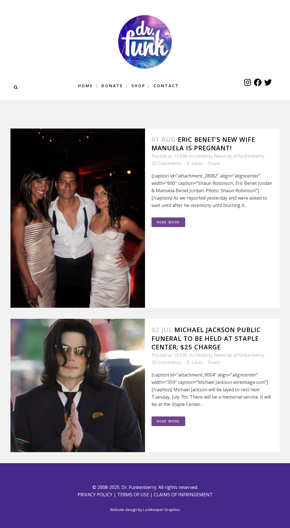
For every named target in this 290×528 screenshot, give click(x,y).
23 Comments (167, 362)
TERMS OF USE (133, 494)
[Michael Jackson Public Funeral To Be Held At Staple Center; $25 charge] (77, 385)
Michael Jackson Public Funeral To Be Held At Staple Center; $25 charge (206, 338)
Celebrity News (210, 156)
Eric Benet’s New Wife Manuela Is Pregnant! (203, 143)
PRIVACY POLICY (95, 494)
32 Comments (167, 163)
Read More (168, 222)
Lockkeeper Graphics (161, 509)
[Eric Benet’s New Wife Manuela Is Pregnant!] (77, 218)
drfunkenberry (248, 156)
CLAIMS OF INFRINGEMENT (183, 494)
